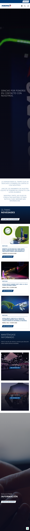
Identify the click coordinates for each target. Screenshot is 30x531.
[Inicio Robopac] (6, 6)
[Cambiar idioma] (22, 6)
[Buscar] (25, 6)
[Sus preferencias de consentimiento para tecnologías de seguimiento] (27, 528)
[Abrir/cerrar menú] (28, 6)
